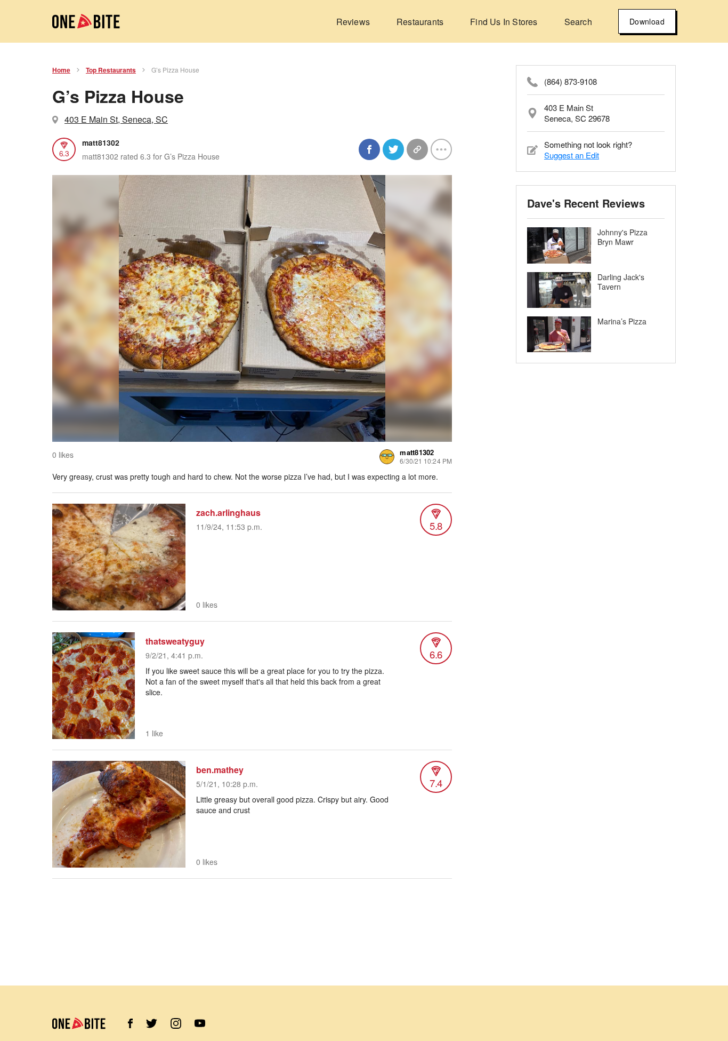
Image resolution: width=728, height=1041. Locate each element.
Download (647, 21)
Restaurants (420, 22)
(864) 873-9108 (570, 81)
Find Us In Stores (503, 22)
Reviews (353, 22)
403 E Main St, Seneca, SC (116, 119)
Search (578, 22)
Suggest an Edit (571, 155)
